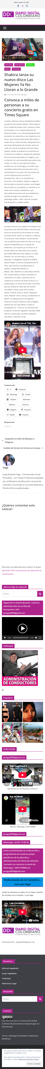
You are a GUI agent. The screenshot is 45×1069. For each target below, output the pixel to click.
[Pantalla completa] (40, 637)
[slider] (20, 637)
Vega (25, 95)
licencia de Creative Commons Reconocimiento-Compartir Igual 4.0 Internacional (20, 1024)
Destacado (8, 65)
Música (7, 69)
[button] (22, 628)
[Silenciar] (36, 637)
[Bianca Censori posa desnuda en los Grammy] (12, 712)
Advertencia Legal (9, 983)
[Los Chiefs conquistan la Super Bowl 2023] (12, 733)
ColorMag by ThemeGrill (18, 1036)
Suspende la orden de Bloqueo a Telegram (19, 440)
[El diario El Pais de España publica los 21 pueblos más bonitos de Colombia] (33, 733)
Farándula (30, 65)
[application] (22, 628)
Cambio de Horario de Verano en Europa (21, 448)
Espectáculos (19, 65)
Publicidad (6, 978)
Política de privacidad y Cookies (28, 1059)
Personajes (16, 69)
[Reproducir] (5, 637)
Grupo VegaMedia (9, 973)
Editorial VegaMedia (10, 968)
